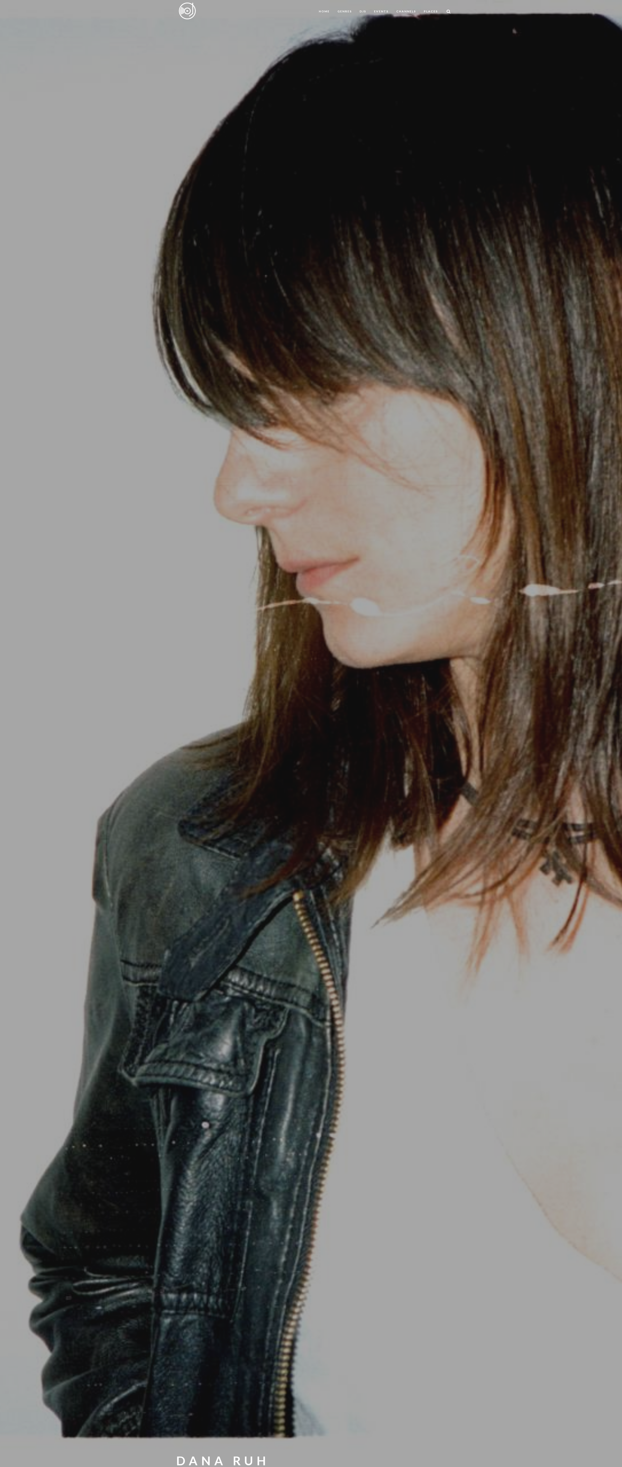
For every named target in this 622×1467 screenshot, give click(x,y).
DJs (363, 11)
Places (431, 11)
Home (324, 11)
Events (381, 11)
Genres (344, 11)
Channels (406, 11)
